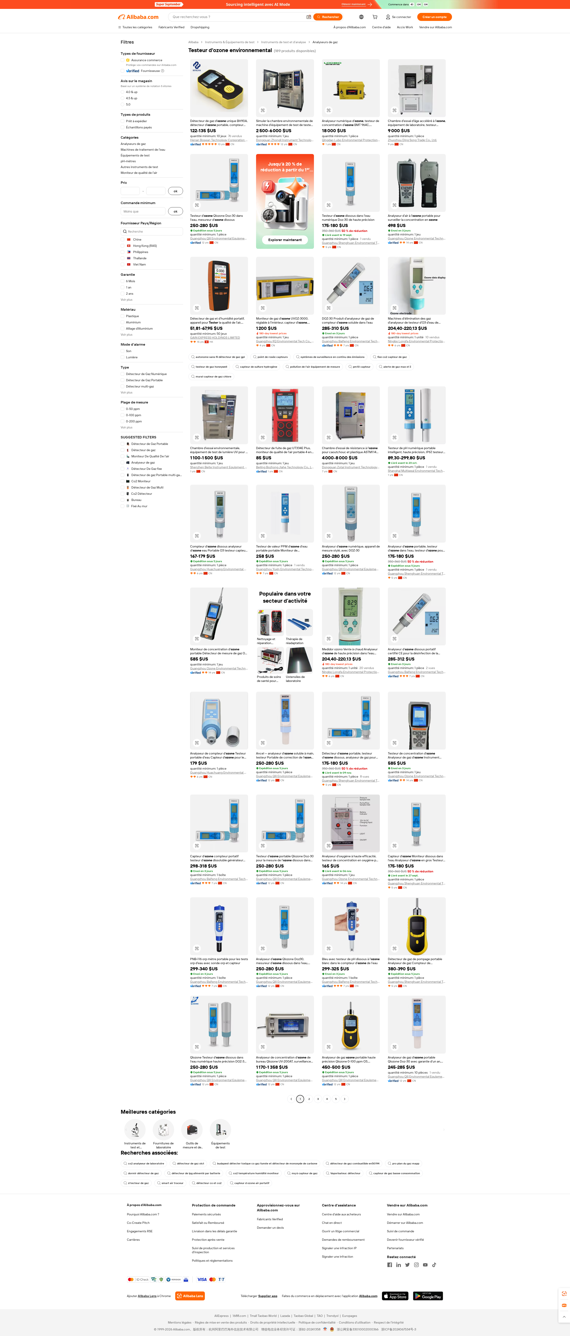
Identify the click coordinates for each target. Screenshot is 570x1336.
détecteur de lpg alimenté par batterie (196, 1173)
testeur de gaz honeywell (211, 366)
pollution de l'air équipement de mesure (315, 366)
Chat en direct (332, 1222)
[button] (308, 17)
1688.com (239, 1316)
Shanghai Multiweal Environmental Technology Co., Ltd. (417, 470)
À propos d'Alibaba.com (144, 1205)
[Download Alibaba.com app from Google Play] (428, 1295)
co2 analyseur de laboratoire (146, 1163)
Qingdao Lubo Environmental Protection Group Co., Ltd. (351, 140)
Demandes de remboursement (343, 1239)
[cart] (376, 17)
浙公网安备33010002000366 (358, 1329)
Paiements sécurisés (206, 1214)
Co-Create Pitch (138, 1222)
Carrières (133, 1239)
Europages (349, 1316)
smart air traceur (172, 1183)
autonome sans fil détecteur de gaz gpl (220, 357)
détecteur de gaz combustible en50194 (354, 1163)
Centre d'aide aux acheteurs (341, 1214)
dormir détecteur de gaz (143, 1173)
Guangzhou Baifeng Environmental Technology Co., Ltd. (351, 341)
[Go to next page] (345, 1099)
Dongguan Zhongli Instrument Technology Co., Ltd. (285, 140)
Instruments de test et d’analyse (283, 42)
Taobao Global (303, 1316)
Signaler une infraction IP (339, 1248)
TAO (320, 1316)
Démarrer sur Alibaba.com (405, 1222)
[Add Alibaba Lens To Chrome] (190, 1295)
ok (175, 191)
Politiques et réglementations (212, 1260)
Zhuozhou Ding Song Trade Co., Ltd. (412, 140)
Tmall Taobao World (263, 1316)
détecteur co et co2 (209, 1183)
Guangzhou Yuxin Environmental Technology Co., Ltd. (285, 569)
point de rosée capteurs (273, 357)
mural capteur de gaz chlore (213, 376)
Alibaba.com (368, 1296)
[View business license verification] (325, 1329)
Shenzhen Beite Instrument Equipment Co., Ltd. (219, 467)
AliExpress (221, 1316)
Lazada (285, 1316)
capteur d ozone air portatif (251, 1183)
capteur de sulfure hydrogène (258, 366)
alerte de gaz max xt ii (397, 366)
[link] (564, 1294)
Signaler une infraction (337, 1256)
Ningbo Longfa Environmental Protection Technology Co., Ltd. (417, 341)
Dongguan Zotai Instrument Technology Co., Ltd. (351, 467)
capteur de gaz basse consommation (396, 1173)
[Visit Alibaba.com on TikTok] (434, 1264)
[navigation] (152, 571)
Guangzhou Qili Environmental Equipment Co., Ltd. (219, 238)
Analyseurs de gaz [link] (325, 42)
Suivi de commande (400, 1231)
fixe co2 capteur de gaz (392, 357)
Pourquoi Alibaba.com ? (143, 1214)
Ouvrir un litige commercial (340, 1231)
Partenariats (395, 1248)
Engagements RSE (140, 1231)
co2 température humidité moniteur (256, 1173)
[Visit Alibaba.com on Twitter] (407, 1264)
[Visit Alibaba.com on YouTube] (425, 1264)
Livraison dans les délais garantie (214, 1231)
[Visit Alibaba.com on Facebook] (389, 1264)
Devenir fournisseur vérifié (405, 1239)
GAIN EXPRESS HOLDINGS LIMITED (215, 337)
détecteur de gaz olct (190, 1163)
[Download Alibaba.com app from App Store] (395, 1295)
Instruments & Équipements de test (229, 42)
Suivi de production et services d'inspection (213, 1250)
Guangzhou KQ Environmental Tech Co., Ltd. (285, 341)
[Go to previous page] (291, 1099)
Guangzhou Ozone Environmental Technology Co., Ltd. (417, 238)
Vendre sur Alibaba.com (403, 1214)
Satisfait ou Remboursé (208, 1222)
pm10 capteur (361, 366)
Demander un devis (270, 1227)
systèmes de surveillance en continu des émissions (332, 357)
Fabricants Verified (270, 1219)
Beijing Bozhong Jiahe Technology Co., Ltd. (285, 467)
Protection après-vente (208, 1239)
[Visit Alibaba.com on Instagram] (416, 1264)
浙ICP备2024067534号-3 (398, 1329)
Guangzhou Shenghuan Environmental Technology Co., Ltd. (351, 243)
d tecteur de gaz (138, 1183)
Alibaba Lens (147, 1296)
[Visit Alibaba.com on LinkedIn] (398, 1264)
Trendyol (332, 1316)
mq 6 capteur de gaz (305, 1173)
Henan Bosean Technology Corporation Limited (219, 140)
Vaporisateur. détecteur (345, 1173)
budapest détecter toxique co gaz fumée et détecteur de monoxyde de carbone (267, 1163)
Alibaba (193, 42)
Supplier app (267, 1296)
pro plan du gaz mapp (405, 1163)
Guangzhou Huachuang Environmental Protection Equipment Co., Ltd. (219, 569)
